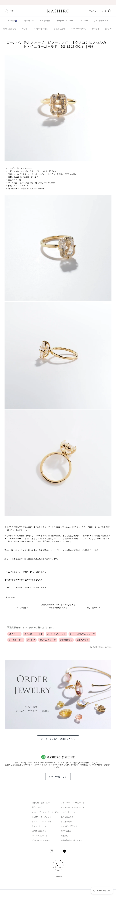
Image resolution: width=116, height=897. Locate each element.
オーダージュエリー (64, 21)
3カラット (14, 634)
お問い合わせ (66, 831)
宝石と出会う (45, 21)
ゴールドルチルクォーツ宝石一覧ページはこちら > (25, 572)
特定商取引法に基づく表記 (71, 840)
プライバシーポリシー (41, 840)
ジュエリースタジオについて (72, 803)
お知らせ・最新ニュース (42, 803)
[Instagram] (51, 851)
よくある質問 (59, 29)
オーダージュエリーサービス (72, 807)
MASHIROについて (78, 29)
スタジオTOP (28, 21)
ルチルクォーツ (48, 640)
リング (31, 640)
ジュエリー (83, 21)
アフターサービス (40, 29)
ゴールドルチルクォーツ (82, 634)
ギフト (24, 29)
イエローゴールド (33, 634)
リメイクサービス (101, 21)
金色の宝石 (83, 640)
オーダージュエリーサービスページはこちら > (23, 580)
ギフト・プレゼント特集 (42, 821)
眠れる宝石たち (9, 29)
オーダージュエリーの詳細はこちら (58, 739)
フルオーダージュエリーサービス (45, 812)
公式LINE (109, 29)
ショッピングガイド (69, 826)
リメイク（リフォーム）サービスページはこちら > (25, 587)
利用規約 (64, 835)
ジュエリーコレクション (42, 817)
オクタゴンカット (56, 634)
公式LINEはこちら (58, 776)
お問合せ (95, 29)
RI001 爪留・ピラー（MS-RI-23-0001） (41, 171)
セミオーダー (16, 640)
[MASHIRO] (58, 11)
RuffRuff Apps (98, 647)
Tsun (109, 647)
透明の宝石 (66, 640)
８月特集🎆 (12, 21)
